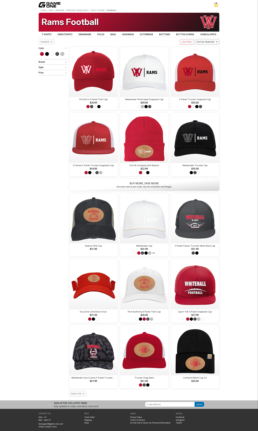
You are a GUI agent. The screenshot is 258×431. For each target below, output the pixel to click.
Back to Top (77, 393)
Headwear (128, 34)
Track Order (89, 417)
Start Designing (93, 91)
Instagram (180, 420)
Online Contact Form (48, 426)
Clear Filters (187, 42)
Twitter (179, 422)
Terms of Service (137, 420)
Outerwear (146, 34)
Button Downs (185, 34)
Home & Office (208, 34)
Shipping (88, 420)
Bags (113, 34)
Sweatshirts (65, 34)
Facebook (180, 417)
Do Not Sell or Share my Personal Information (150, 422)
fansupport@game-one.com (51, 424)
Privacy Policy (136, 417)
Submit (199, 404)
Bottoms (164, 34)
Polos (100, 34)
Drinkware (84, 34)
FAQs (86, 422)
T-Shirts (46, 34)
